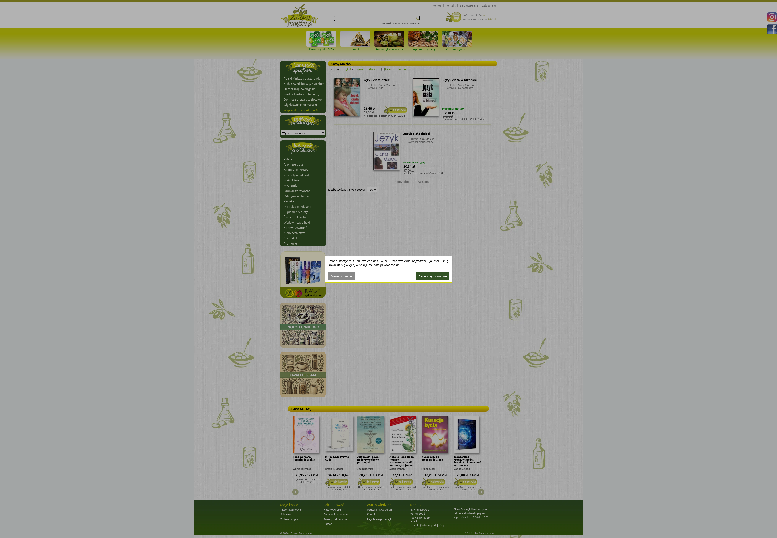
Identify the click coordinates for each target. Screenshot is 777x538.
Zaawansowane (341, 276)
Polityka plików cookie (384, 265)
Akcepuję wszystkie (433, 276)
